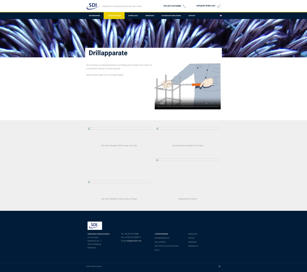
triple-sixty (99, 266)
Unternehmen (94, 16)
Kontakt (192, 16)
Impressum (149, 16)
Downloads (133, 16)
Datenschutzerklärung (171, 16)
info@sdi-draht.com (205, 5)
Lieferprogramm (114, 16)
